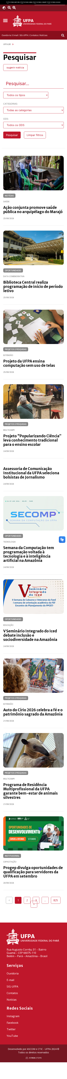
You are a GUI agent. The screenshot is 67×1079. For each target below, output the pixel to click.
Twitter (11, 1029)
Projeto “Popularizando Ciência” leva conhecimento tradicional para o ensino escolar (32, 440)
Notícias (9, 195)
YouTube (12, 1036)
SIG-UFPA (12, 986)
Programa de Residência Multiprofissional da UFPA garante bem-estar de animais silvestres (30, 791)
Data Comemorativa (13, 276)
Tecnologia (9, 541)
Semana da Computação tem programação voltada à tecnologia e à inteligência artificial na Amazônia (28, 554)
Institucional (12, 855)
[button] (5, 20)
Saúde (6, 201)
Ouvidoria (13, 973)
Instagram (13, 1016)
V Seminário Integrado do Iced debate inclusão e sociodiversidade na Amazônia (30, 635)
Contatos (12, 993)
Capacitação (9, 861)
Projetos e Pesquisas (16, 349)
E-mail (10, 980)
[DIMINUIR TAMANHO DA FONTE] (9, 7)
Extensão (8, 355)
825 (56, 899)
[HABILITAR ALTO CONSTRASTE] (5, 8)
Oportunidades (13, 270)
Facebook (12, 1023)
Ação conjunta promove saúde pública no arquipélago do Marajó (33, 209)
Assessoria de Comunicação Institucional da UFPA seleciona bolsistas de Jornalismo (31, 473)
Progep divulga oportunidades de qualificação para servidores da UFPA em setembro (33, 872)
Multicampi (9, 430)
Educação (8, 625)
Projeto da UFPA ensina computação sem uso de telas (29, 363)
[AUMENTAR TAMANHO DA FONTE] (15, 7)
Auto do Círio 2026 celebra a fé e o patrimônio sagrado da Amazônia (33, 712)
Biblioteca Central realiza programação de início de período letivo (33, 286)
